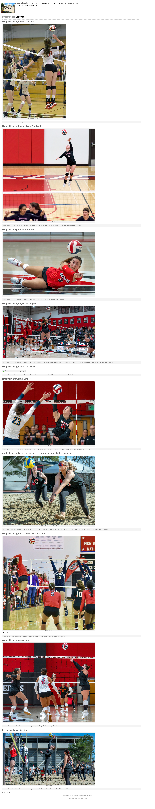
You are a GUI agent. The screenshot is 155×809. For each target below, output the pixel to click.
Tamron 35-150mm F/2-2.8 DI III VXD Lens (90, 362)
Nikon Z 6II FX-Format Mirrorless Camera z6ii (58, 362)
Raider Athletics (49, 122)
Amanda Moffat (40, 299)
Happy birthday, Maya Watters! (17, 379)
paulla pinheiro (39, 636)
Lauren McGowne (39, 374)
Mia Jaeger (40, 726)
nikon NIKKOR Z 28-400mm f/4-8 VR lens (57, 529)
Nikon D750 (58, 225)
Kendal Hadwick (41, 789)
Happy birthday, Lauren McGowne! (19, 366)
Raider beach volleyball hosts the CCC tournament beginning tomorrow (37, 453)
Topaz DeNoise (83, 798)
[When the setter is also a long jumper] (14, 371)
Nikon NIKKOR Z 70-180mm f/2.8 (52, 449)
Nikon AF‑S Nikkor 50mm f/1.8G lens (54, 374)
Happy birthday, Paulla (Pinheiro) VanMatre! (23, 533)
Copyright (65, 795)
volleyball (56, 122)
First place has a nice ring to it (17, 730)
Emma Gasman (41, 122)
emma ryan (35, 225)
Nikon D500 (68, 374)
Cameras (39, 1)
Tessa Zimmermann (89, 529)
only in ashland (25, 122)
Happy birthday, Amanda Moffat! (18, 229)
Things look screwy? (51, 1)
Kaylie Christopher (40, 362)
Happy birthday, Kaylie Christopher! (19, 303)
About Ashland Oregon (14, 1)
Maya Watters (39, 449)
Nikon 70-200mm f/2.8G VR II (46, 225)
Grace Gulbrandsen (40, 529)
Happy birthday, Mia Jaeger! (16, 640)
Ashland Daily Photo (24, 3)
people (31, 122)
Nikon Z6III (65, 449)
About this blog (29, 1)
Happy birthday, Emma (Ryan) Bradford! (21, 126)
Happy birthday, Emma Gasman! (18, 22)
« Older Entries (6, 792)
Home (3, 1)
